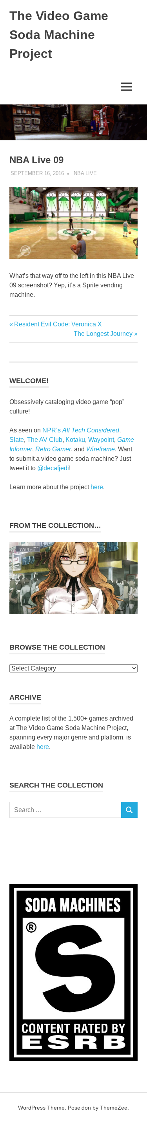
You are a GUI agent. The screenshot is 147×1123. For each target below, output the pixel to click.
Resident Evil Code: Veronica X (58, 324)
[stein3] (73, 612)
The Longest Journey (103, 333)
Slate (16, 439)
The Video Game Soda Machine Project (58, 35)
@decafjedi (53, 468)
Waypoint (101, 439)
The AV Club (44, 439)
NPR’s (80, 430)
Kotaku (75, 439)
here (97, 487)
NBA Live (85, 173)
